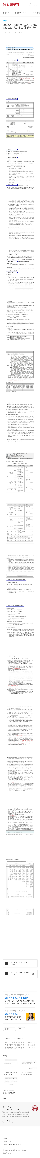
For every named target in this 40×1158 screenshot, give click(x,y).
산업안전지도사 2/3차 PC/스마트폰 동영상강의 (13, 1014)
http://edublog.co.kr (12, 1011)
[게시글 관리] (13, 1029)
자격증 (7, 1038)
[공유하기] (11, 1029)
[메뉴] (35, 4)
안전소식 (6, 12)
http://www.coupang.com (15, 995)
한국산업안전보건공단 (9, 1141)
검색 (30, 4)
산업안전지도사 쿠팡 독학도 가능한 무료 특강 (20, 998)
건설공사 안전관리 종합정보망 (12, 1144)
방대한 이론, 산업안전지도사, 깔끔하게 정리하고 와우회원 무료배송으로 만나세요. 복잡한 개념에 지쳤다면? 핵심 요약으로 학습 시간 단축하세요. (20, 1002)
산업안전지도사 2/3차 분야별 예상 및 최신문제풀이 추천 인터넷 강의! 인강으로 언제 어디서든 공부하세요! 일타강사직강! (13, 1018)
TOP (35, 1138)
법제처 (5, 1138)
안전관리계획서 (20, 12)
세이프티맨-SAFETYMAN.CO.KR (10, 1108)
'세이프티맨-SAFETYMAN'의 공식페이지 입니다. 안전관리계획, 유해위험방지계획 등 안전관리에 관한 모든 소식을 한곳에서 (15, 1114)
